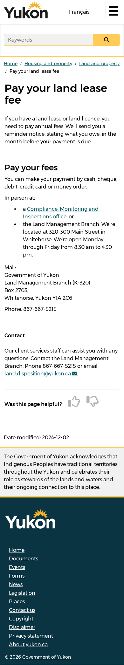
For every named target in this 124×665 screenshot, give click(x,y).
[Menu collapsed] (113, 12)
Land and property (99, 63)
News (16, 584)
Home (10, 63)
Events (17, 567)
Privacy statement (31, 636)
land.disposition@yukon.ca (37, 374)
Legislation (22, 593)
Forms (16, 576)
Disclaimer (22, 627)
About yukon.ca (28, 644)
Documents (23, 559)
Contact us (22, 610)
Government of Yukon (46, 657)
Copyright (21, 619)
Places (17, 602)
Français (79, 12)
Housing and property (48, 63)
